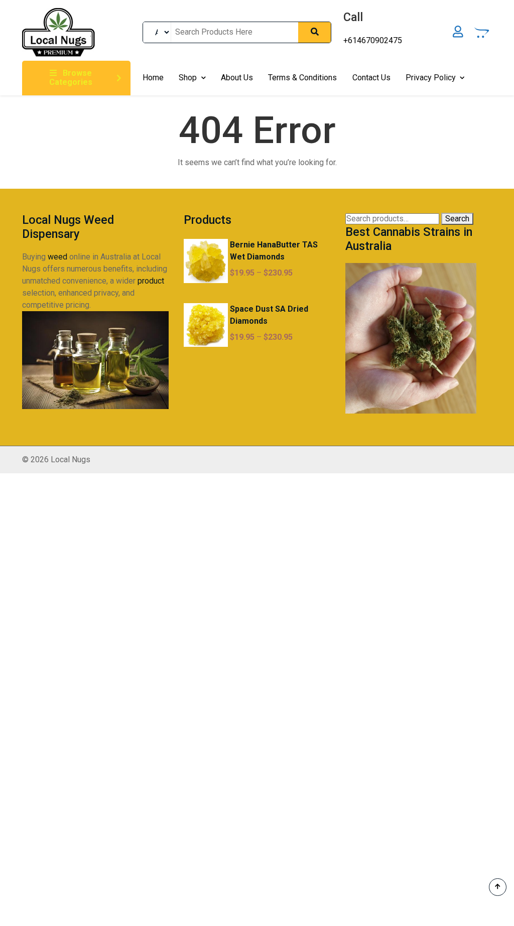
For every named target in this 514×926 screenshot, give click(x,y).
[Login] (458, 32)
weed (57, 256)
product (151, 281)
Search (457, 218)
